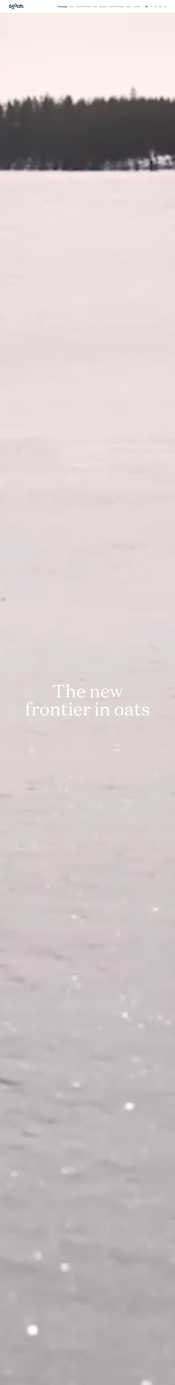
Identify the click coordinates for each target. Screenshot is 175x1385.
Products (103, 6)
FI (151, 6)
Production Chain (84, 6)
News (129, 6)
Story (72, 6)
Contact (136, 6)
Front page (62, 6)
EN (146, 6)
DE (160, 6)
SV (165, 6)
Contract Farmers (116, 6)
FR (155, 6)
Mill (95, 6)
